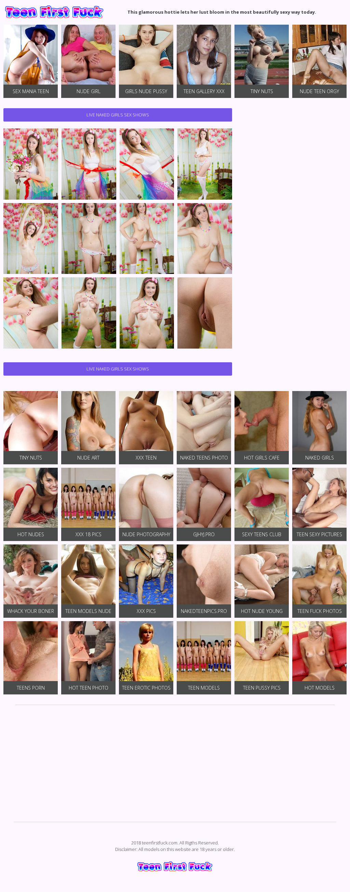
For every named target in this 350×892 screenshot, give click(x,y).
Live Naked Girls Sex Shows (117, 115)
